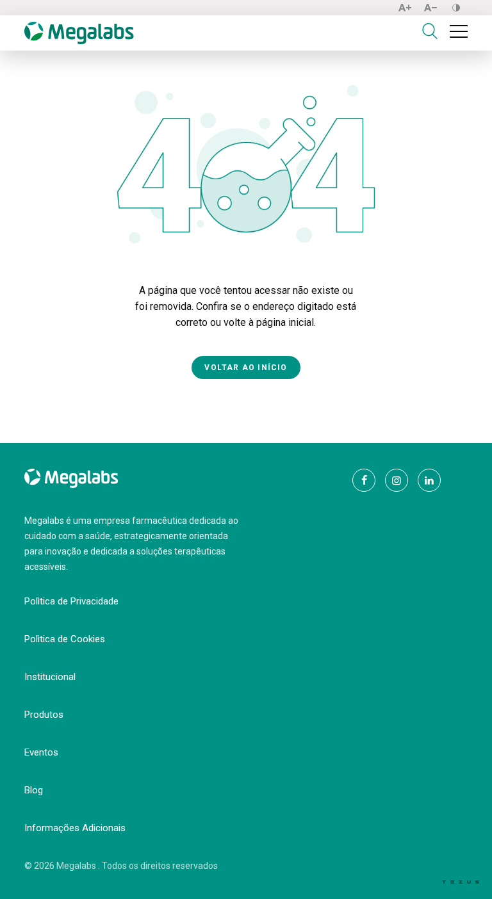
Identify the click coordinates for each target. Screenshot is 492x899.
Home (36, 75)
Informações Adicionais (75, 828)
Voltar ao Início (245, 367)
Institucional (50, 677)
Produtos (43, 714)
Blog (33, 790)
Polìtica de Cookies (64, 639)
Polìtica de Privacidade (71, 601)
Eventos (41, 752)
